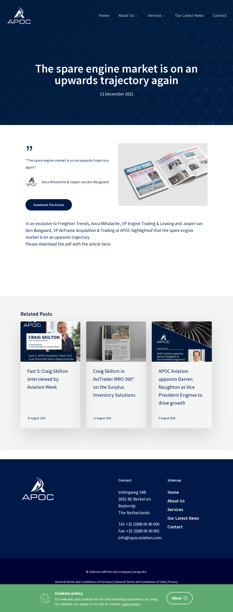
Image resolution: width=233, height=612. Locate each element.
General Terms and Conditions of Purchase (84, 582)
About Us (176, 501)
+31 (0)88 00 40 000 (142, 524)
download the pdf (55, 244)
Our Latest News (183, 518)
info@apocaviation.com (140, 537)
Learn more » (131, 604)
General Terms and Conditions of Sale (140, 582)
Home (173, 492)
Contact (175, 526)
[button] (48, 205)
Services (175, 509)
